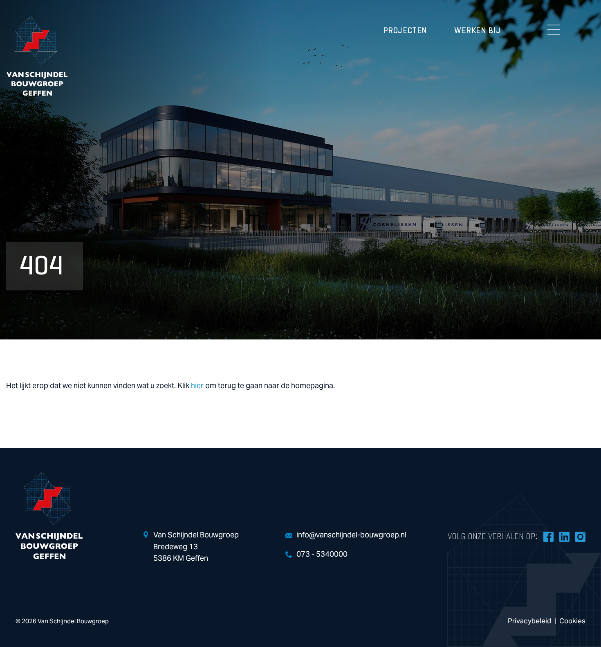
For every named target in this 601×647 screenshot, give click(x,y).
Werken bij (477, 31)
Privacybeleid (529, 621)
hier (197, 386)
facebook (548, 536)
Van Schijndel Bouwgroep (36, 56)
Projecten (405, 31)
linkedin (564, 536)
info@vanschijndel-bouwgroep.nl (351, 535)
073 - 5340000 (322, 554)
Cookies (572, 621)
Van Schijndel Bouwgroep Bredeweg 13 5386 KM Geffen (196, 547)
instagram (580, 536)
